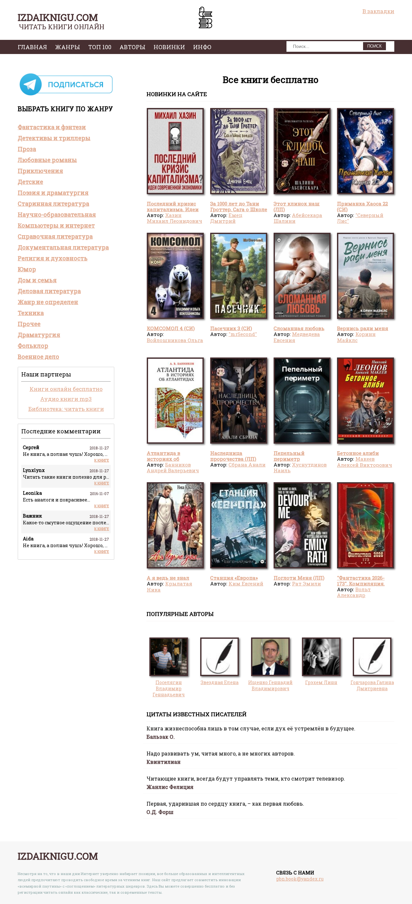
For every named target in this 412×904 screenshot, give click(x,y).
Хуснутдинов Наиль (300, 467)
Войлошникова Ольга (175, 340)
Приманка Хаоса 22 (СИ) (362, 206)
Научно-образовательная (57, 214)
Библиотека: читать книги (66, 408)
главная (32, 47)
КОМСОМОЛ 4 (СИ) (171, 328)
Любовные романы (47, 160)
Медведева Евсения (297, 337)
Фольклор (33, 345)
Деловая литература (49, 291)
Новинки (169, 47)
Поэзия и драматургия (53, 192)
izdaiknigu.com (58, 17)
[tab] (66, 127)
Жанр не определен (48, 302)
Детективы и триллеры (54, 138)
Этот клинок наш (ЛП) (297, 206)
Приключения (40, 171)
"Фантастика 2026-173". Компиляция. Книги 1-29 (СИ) (361, 583)
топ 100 (99, 47)
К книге (101, 460)
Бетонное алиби (358, 453)
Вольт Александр (354, 592)
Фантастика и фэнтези (52, 127)
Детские (30, 181)
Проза (27, 149)
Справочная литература (55, 236)
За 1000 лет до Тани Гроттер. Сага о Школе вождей (238, 209)
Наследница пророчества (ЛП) (233, 456)
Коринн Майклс (356, 337)
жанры (67, 47)
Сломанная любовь (299, 328)
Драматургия (39, 335)
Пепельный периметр (289, 456)
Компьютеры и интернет (56, 225)
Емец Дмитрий (226, 218)
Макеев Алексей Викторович (364, 462)
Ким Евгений (246, 583)
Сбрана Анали (247, 464)
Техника (31, 313)
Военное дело (38, 356)
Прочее (29, 324)
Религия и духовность (53, 258)
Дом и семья (37, 280)
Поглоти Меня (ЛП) (299, 577)
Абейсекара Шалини (298, 218)
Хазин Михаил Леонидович (174, 218)
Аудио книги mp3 (66, 398)
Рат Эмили (306, 583)
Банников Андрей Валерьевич (173, 467)
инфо (202, 47)
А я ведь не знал (168, 577)
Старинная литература (53, 203)
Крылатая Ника (169, 586)
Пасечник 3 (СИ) (231, 328)
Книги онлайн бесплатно (66, 389)
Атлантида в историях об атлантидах (163, 459)
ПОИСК (374, 46)
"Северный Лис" (360, 218)
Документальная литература (63, 247)
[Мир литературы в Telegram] (66, 95)
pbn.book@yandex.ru (299, 879)
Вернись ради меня (362, 328)
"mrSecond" (243, 334)
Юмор (27, 269)
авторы (132, 47)
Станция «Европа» (234, 577)
